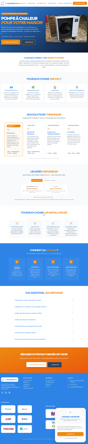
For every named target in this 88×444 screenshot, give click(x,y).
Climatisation (26, 384)
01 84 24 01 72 (73, 384)
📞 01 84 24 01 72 (28, 42)
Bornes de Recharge (28, 388)
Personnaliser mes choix (71, 438)
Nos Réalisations (50, 382)
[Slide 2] (85, 41)
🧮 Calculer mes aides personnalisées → (44, 197)
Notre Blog (48, 384)
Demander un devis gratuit (10, 42)
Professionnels (31, 3)
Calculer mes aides (49, 180)
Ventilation (26, 386)
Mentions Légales (47, 439)
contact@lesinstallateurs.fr (76, 386)
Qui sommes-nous (41, 3)
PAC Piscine (26, 382)
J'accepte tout (70, 434)
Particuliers (23, 3)
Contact (60, 3)
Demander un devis (80, 3)
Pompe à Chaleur (27, 380)
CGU (52, 439)
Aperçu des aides (37, 180)
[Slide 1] (84, 41)
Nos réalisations (52, 3)
